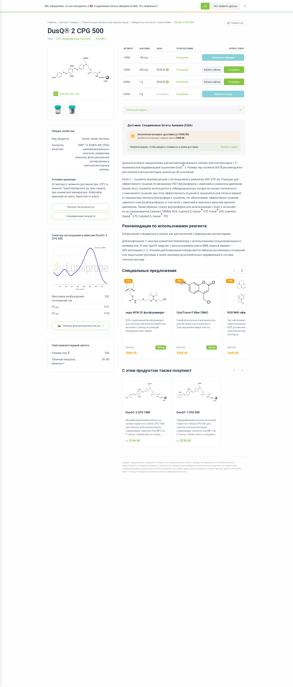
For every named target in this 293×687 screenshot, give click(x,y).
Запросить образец (223, 57)
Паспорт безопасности (80, 207)
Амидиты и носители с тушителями (151, 22)
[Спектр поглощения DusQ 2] (80, 267)
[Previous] (234, 270)
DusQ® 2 (101, 38)
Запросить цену (223, 94)
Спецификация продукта (80, 216)
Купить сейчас (212, 69)
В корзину (234, 69)
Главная (51, 22)
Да (205, 6)
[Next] (242, 270)
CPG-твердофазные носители (73, 38)
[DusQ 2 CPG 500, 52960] (58, 109)
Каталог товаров (69, 22)
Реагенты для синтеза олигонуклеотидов (105, 22)
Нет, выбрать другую (225, 6)
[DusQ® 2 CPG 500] (80, 69)
